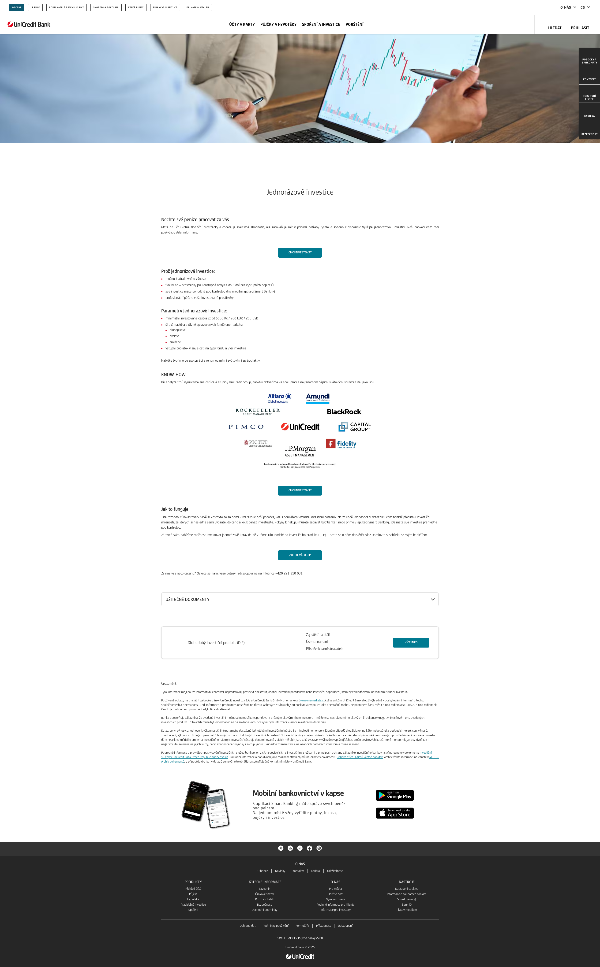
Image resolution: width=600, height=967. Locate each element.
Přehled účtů (193, 888)
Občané (17, 7)
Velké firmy (136, 7)
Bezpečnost (264, 904)
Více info (411, 642)
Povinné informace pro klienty (335, 904)
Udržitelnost (335, 871)
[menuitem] (589, 57)
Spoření (193, 909)
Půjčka (193, 894)
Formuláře (302, 925)
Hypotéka (193, 899)
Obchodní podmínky (264, 909)
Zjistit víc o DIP (300, 555)
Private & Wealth (198, 7)
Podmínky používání (276, 925)
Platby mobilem (407, 909)
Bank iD (407, 904)
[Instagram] (319, 848)
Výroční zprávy (335, 899)
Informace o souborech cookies (407, 894)
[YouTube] (290, 848)
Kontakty (298, 871)
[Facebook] (309, 848)
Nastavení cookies (406, 888)
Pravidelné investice (193, 904)
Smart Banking (406, 899)
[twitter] (281, 848)
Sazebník (264, 888)
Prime (36, 7)
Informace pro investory (336, 909)
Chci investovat (300, 252)
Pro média (335, 888)
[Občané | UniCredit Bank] (29, 24)
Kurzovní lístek (264, 899)
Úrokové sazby (264, 894)
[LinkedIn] (300, 848)
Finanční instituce (165, 7)
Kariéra (315, 871)
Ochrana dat (247, 925)
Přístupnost (323, 925)
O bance (263, 871)
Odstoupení (345, 925)
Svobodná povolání (106, 7)
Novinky (280, 871)
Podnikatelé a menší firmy (66, 7)
